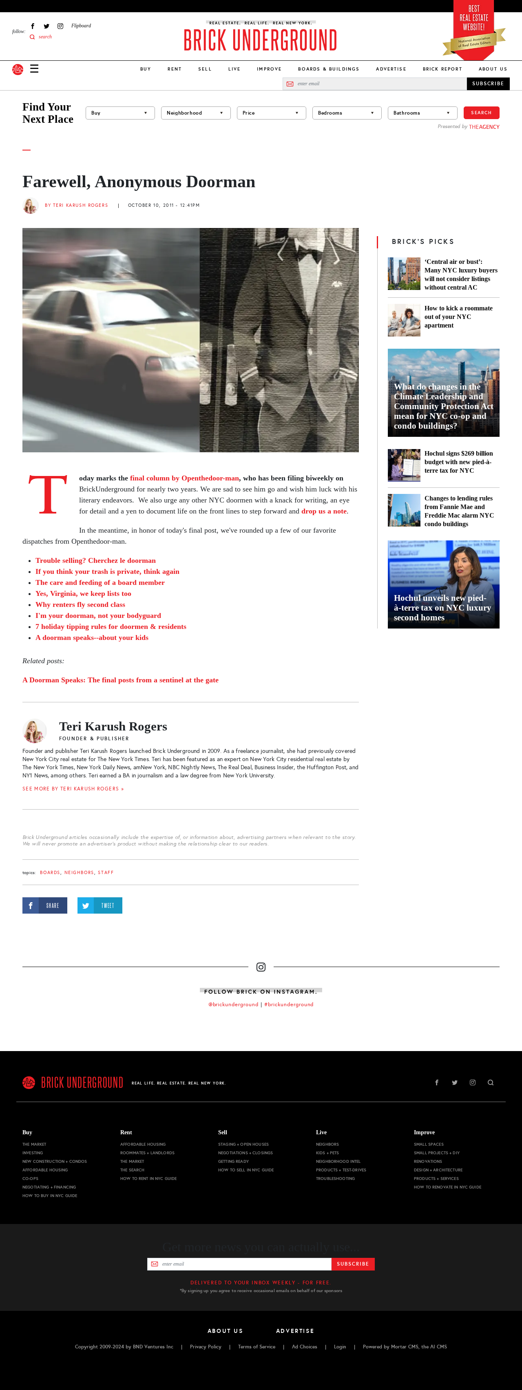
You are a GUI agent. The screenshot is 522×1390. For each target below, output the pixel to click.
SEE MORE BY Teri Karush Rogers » (73, 789)
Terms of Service (256, 1347)
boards (50, 872)
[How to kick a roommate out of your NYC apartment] (404, 320)
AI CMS (438, 1347)
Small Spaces (429, 1144)
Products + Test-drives (341, 1170)
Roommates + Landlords (147, 1152)
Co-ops (30, 1178)
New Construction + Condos (54, 1161)
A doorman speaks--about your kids (91, 637)
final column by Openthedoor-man (184, 478)
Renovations (428, 1161)
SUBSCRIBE (488, 83)
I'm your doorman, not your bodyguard (98, 615)
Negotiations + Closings (245, 1152)
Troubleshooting (335, 1178)
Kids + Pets (327, 1152)
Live (234, 69)
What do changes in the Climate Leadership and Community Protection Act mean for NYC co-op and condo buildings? (443, 406)
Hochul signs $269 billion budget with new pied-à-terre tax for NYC (459, 462)
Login (340, 1347)
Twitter (46, 25)
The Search (132, 1170)
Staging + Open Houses (243, 1144)
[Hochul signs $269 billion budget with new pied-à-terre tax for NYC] (404, 465)
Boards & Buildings (329, 69)
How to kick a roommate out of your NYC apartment (459, 317)
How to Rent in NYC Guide (148, 1178)
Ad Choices (304, 1347)
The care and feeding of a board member (100, 582)
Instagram (60, 25)
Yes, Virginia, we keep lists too (83, 593)
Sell (205, 69)
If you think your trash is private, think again (107, 571)
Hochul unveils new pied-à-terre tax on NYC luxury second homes (442, 607)
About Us (493, 69)
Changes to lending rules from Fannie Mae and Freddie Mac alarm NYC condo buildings (459, 511)
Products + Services (436, 1178)
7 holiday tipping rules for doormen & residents (110, 626)
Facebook (32, 25)
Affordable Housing (45, 1170)
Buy (145, 69)
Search (481, 112)
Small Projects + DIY (437, 1152)
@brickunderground (233, 1004)
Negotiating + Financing (49, 1187)
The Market (34, 1144)
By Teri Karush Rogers (76, 205)
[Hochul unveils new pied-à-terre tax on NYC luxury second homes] (444, 584)
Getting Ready (233, 1161)
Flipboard (81, 26)
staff (106, 872)
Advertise (391, 69)
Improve (269, 69)
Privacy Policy (205, 1347)
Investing (32, 1152)
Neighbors (79, 872)
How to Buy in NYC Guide (49, 1195)
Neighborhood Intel (338, 1161)
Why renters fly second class (80, 604)
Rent (175, 69)
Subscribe (353, 1264)
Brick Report (442, 69)
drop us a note (324, 511)
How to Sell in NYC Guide (246, 1170)
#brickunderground (289, 1004)
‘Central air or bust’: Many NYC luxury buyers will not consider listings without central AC (461, 274)
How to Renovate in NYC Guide (447, 1187)
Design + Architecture (438, 1170)
